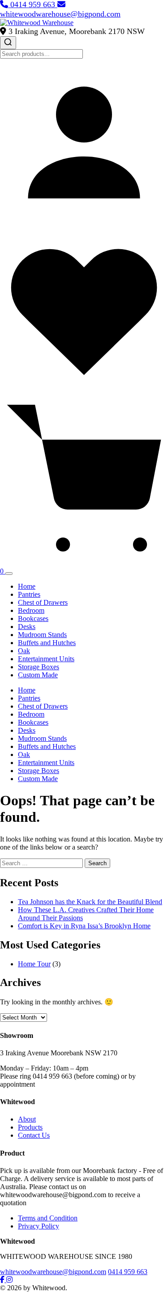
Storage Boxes (38, 667)
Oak (24, 650)
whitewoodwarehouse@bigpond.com (60, 13)
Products (30, 1127)
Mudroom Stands (42, 634)
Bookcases (33, 618)
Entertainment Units (46, 659)
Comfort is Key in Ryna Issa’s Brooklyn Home (84, 926)
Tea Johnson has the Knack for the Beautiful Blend (90, 901)
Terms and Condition (48, 1218)
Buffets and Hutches (47, 642)
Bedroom (31, 610)
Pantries (29, 594)
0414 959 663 (32, 4)
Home (26, 586)
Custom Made (38, 675)
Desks (26, 626)
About (27, 1119)
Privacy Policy (38, 1226)
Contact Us (34, 1135)
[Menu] (9, 573)
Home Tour (34, 964)
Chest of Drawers (43, 602)
